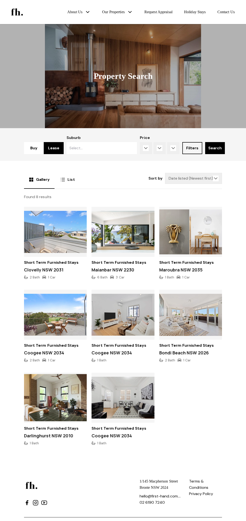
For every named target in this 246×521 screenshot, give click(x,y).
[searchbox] (88, 148)
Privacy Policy (201, 493)
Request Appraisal (158, 12)
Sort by (155, 178)
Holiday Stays (195, 12)
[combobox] (102, 148)
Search (215, 148)
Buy (33, 148)
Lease (53, 148)
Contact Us (226, 12)
